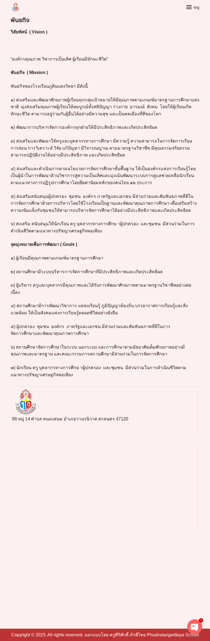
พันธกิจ (20, 20)
